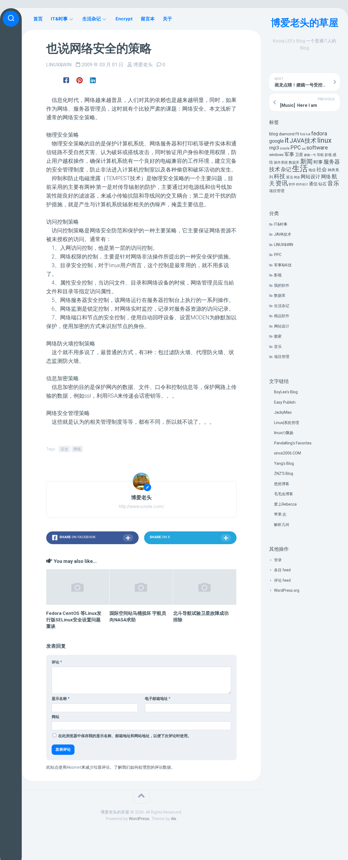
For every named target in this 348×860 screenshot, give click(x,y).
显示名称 (61, 698)
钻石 (322, 184)
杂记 (286, 169)
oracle (285, 148)
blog (273, 133)
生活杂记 (281, 306)
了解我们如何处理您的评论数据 (142, 767)
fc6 (302, 134)
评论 (57, 662)
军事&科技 (283, 265)
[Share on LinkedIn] (92, 80)
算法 (289, 177)
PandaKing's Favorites (293, 443)
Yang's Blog (284, 463)
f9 (297, 134)
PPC (295, 147)
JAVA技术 (303, 140)
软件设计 (302, 184)
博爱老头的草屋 (304, 23)
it (287, 140)
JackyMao (283, 412)
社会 (321, 169)
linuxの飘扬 (283, 433)
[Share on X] (52, 80)
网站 (55, 717)
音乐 (333, 183)
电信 (312, 170)
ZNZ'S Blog (283, 473)
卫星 (299, 154)
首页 (38, 18)
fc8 (308, 134)
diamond (286, 134)
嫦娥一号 (310, 155)
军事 (289, 154)
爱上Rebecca (285, 504)
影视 (328, 155)
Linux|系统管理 (286, 422)
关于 (167, 18)
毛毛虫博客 (283, 494)
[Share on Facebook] (66, 80)
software (317, 147)
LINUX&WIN (283, 244)
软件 (292, 184)
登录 (278, 560)
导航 (320, 155)
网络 (326, 176)
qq (304, 148)
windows (276, 154)
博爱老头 (143, 64)
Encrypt (124, 18)
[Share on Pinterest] (79, 80)
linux (324, 140)
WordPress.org (286, 590)
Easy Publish (285, 402)
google (276, 141)
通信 (313, 183)
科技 (279, 176)
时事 (318, 162)
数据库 (294, 162)
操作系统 (281, 162)
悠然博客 (281, 484)
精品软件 (281, 316)
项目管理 (276, 191)
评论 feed (282, 580)
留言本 (148, 18)
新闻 (306, 161)
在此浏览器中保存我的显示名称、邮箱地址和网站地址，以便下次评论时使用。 (124, 736)
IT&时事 (280, 224)
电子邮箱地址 (157, 698)
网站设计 (310, 176)
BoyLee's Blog (286, 392)
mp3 (274, 148)
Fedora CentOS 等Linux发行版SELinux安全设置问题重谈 (73, 619)
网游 (297, 177)
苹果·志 (280, 514)
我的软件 (281, 285)
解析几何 (281, 524)
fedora (319, 133)
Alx (173, 818)
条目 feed (282, 570)
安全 (64, 449)
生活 (300, 168)
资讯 (281, 183)
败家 (278, 336)
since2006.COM (287, 453)
